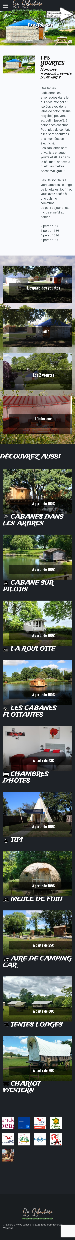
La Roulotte (32, 648)
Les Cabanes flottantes (30, 711)
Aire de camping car (37, 962)
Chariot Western (21, 1087)
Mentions (8, 1228)
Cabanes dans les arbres (33, 520)
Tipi (16, 840)
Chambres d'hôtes (26, 777)
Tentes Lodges (36, 1024)
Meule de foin (35, 899)
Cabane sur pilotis (28, 586)
